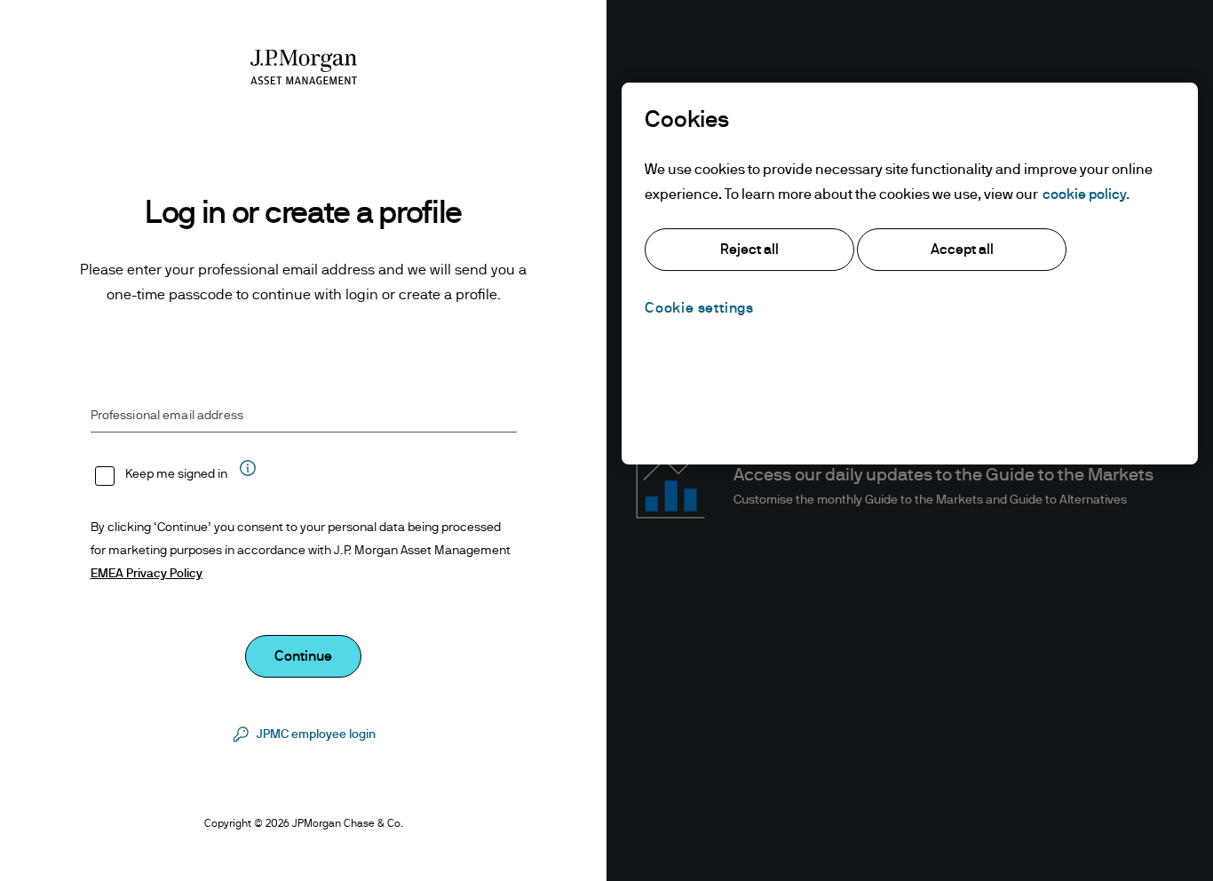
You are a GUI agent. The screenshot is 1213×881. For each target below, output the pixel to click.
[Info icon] (247, 476)
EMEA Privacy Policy (146, 573)
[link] (304, 734)
